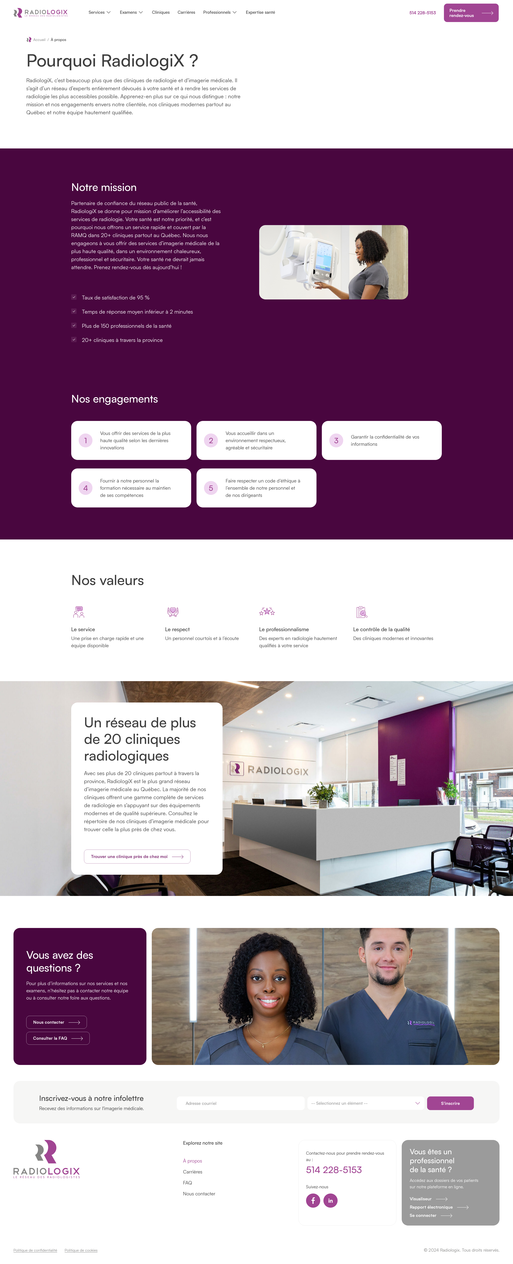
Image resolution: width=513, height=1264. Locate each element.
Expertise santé (260, 12)
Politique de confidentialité (35, 1250)
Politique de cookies (81, 1250)
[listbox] (366, 1103)
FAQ (187, 1183)
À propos (192, 1161)
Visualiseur (421, 1198)
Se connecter (423, 1215)
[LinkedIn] (330, 1201)
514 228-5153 (422, 12)
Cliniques (161, 12)
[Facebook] (313, 1201)
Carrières (186, 12)
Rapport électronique (431, 1207)
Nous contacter (199, 1194)
